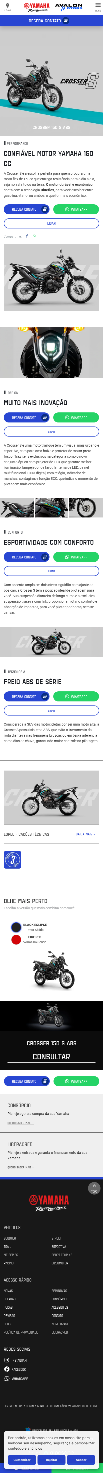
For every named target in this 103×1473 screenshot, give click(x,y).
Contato (57, 1315)
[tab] (16, 927)
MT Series (11, 1254)
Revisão (9, 1315)
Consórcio (59, 1299)
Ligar (51, 223)
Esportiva (59, 1246)
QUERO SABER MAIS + (21, 1123)
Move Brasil (60, 1323)
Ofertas (10, 1299)
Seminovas (59, 1290)
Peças (8, 1307)
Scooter (10, 1238)
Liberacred (60, 1332)
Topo (94, 1191)
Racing (9, 1263)
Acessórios (60, 1307)
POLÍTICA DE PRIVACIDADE (21, 1332)
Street (57, 1238)
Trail (7, 1246)
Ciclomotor (60, 1263)
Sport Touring (62, 1254)
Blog (7, 1323)
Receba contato (45, 21)
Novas (8, 1290)
